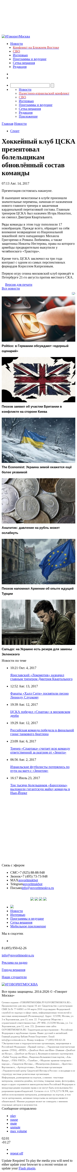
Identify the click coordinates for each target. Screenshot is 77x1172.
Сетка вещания (24, 63)
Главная (7, 123)
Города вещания (13, 970)
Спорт (14, 131)
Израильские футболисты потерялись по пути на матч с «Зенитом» (40, 769)
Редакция (20, 67)
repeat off (16, 1153)
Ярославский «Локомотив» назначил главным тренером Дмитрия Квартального (41, 677)
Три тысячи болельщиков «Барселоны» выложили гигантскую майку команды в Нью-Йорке (40, 789)
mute (13, 1123)
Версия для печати (18, 284)
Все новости (11, 288)
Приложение (28, 116)
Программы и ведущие (29, 59)
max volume (18, 1131)
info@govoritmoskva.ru (38, 888)
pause (14, 1119)
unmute (15, 1127)
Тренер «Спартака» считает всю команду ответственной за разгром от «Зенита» (40, 750)
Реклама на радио (14, 962)
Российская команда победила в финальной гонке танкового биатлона (42, 732)
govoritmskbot (28, 880)
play (13, 1116)
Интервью (20, 55)
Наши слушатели (14, 977)
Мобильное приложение (28, 926)
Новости (16, 43)
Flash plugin (27, 1168)
